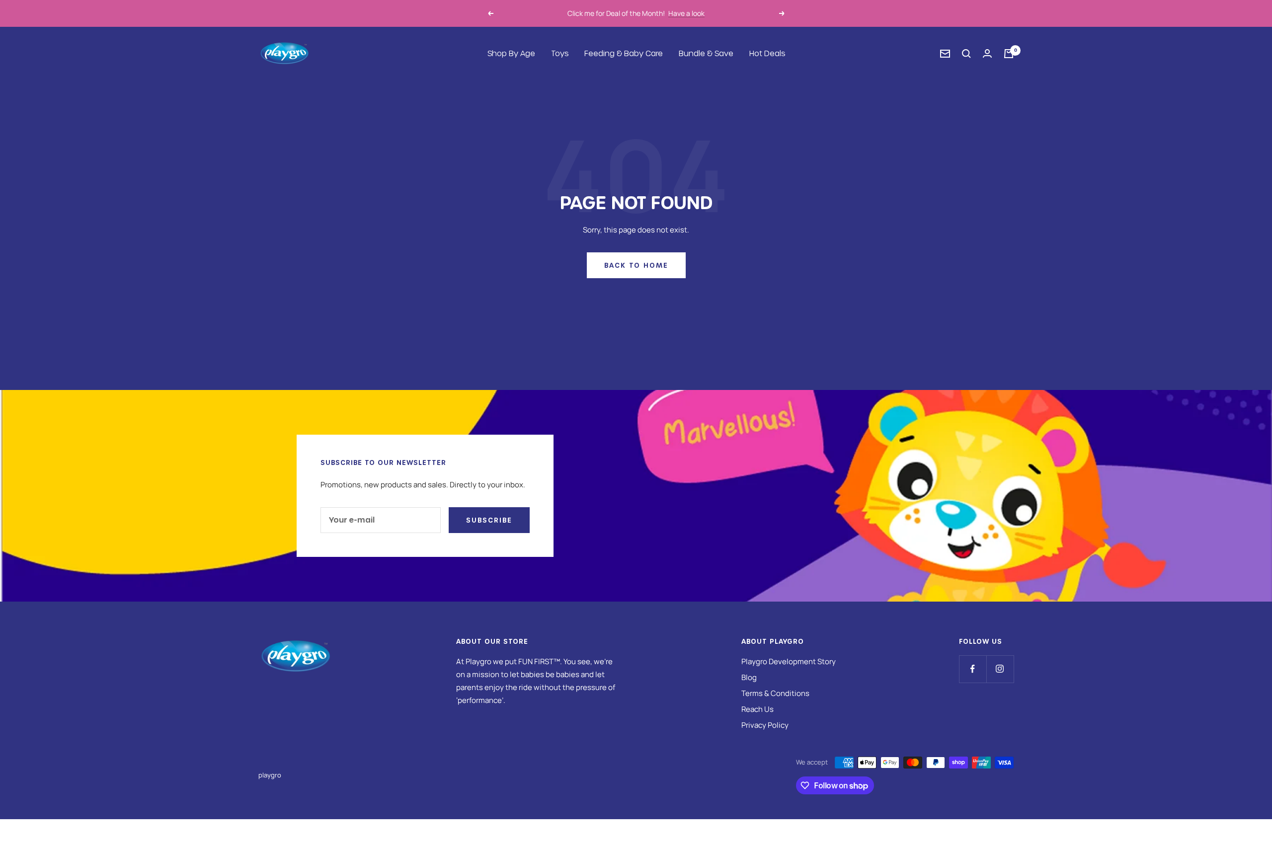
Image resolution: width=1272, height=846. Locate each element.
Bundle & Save (706, 53)
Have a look (686, 13)
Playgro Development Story (788, 661)
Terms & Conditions (775, 693)
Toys (559, 53)
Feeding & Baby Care (623, 53)
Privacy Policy (765, 725)
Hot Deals (767, 53)
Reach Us (757, 709)
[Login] (987, 53)
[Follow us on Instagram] (1000, 669)
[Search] (966, 53)
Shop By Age (511, 53)
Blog (749, 677)
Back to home (636, 265)
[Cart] (1009, 53)
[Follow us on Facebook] (972, 669)
